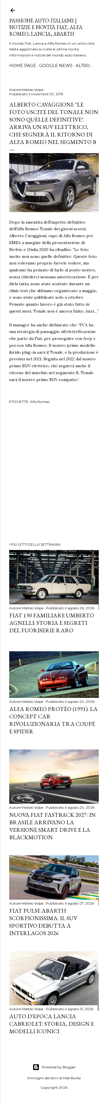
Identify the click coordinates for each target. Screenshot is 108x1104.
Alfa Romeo (40, 401)
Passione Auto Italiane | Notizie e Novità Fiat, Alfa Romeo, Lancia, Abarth (45, 27)
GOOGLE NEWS (56, 65)
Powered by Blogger (59, 1067)
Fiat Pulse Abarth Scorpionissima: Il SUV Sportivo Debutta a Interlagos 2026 (43, 922)
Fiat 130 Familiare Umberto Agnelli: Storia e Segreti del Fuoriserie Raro (51, 623)
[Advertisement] (54, 474)
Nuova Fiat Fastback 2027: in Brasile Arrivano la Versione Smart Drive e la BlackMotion (52, 826)
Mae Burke (72, 1078)
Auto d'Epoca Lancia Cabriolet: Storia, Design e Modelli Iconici (51, 1023)
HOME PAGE (22, 65)
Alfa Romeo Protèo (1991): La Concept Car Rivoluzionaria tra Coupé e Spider (53, 720)
